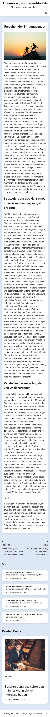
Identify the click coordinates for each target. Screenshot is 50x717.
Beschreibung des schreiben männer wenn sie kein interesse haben (24, 691)
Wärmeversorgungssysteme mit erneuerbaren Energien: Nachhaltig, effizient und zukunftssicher (25, 575)
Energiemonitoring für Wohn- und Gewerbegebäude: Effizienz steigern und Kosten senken (24, 603)
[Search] (46, 13)
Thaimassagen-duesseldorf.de (25, 3)
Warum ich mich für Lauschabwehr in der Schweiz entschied (24, 615)
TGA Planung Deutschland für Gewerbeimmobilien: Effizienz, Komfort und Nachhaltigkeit (25, 589)
